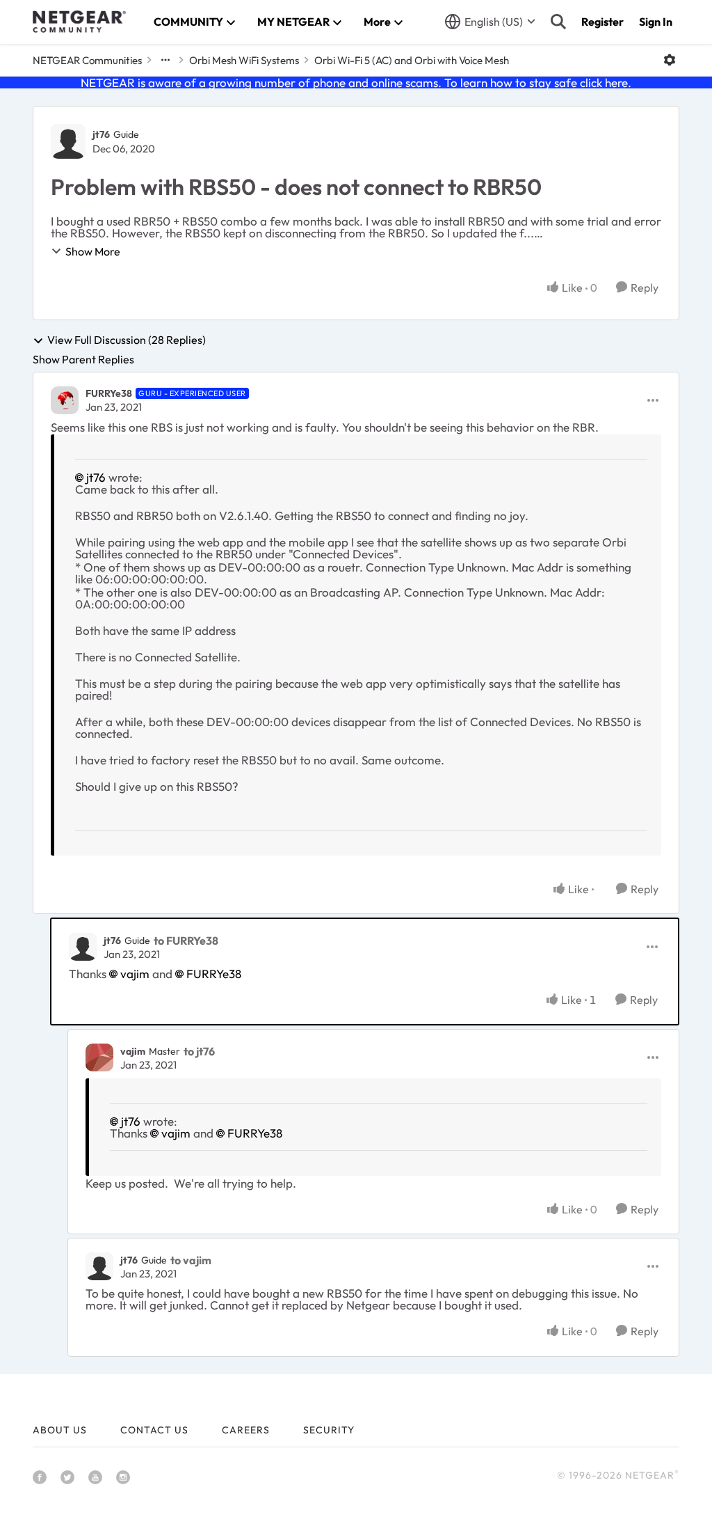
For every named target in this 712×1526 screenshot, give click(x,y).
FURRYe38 (109, 393)
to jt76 (199, 1051)
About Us (60, 1430)
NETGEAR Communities (87, 60)
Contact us (154, 1430)
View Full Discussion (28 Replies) (126, 340)
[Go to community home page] (79, 21)
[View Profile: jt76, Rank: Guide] (68, 141)
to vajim (190, 1260)
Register (602, 22)
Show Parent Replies (83, 359)
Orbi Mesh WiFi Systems (244, 60)
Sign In (655, 22)
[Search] (558, 21)
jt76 (101, 134)
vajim (134, 973)
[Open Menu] (669, 60)
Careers (246, 1430)
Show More (92, 251)
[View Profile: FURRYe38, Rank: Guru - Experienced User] (65, 400)
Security (329, 1430)
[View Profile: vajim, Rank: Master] (99, 1057)
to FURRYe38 (186, 940)
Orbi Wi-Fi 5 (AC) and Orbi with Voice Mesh (411, 60)
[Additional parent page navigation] (165, 60)
